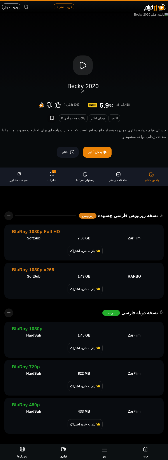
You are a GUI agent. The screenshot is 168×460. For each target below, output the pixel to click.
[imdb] (93, 105)
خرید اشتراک (64, 7)
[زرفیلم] (155, 6)
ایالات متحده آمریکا (73, 118)
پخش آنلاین (95, 152)
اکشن (114, 118)
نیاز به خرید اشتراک (82, 251)
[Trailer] (83, 65)
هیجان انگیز (98, 118)
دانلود (65, 152)
